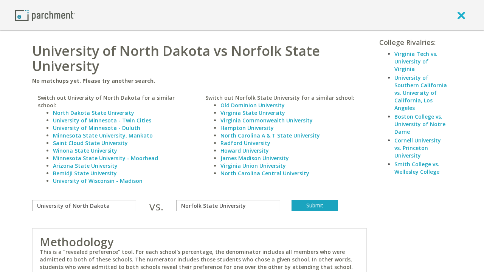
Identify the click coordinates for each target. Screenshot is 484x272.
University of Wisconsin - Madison (98, 180)
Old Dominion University (252, 105)
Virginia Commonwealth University (266, 120)
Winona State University (85, 150)
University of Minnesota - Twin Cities (102, 120)
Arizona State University (85, 165)
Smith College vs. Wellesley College (416, 168)
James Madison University (254, 158)
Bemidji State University (85, 173)
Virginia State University (252, 112)
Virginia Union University (253, 165)
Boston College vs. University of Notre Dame (419, 124)
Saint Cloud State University (90, 143)
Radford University (245, 143)
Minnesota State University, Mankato (103, 135)
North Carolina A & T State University (270, 135)
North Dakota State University (93, 112)
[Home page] (45, 15)
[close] (461, 15)
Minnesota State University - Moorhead (105, 158)
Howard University (244, 150)
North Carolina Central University (264, 173)
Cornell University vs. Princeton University (417, 148)
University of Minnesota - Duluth (96, 127)
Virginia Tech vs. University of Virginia (415, 61)
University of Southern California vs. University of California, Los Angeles (420, 92)
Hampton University (247, 127)
